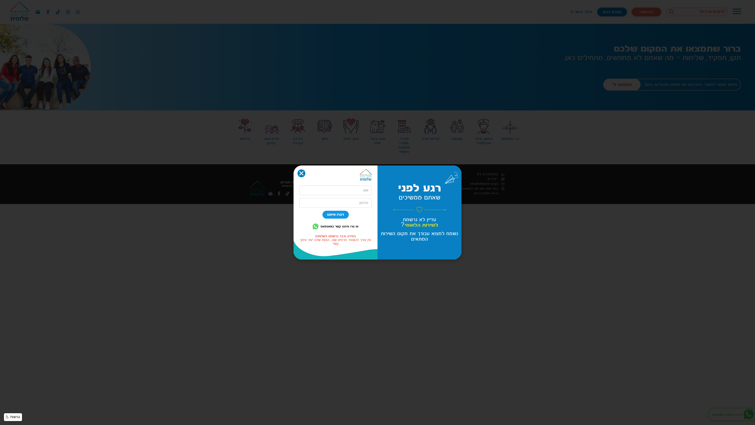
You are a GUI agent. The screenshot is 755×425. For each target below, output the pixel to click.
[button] (13, 417)
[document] (377, 212)
